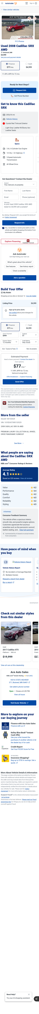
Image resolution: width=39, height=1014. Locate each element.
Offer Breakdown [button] (12, 377)
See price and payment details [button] (11, 57)
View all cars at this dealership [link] (12, 665)
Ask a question (19, 278)
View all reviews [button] (26, 478)
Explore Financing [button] (26, 377)
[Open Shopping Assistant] (36, 998)
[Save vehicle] (34, 18)
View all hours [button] (19, 695)
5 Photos (20, 41)
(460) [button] (31, 676)
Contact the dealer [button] (26, 359)
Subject (6, 183)
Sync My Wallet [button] (31, 296)
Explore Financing (12, 241)
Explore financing (29, 407)
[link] (22, 562)
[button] (26, 3)
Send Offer (19, 382)
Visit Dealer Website (18, 703)
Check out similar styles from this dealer (17, 615)
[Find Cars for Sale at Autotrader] (11, 3)
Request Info (21, 90)
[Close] (29, 994)
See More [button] (17, 443)
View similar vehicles (11, 10)
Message (6, 202)
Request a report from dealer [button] (13, 579)
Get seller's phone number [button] (19, 687)
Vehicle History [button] (12, 119)
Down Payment (7, 334)
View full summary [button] (26, 530)
